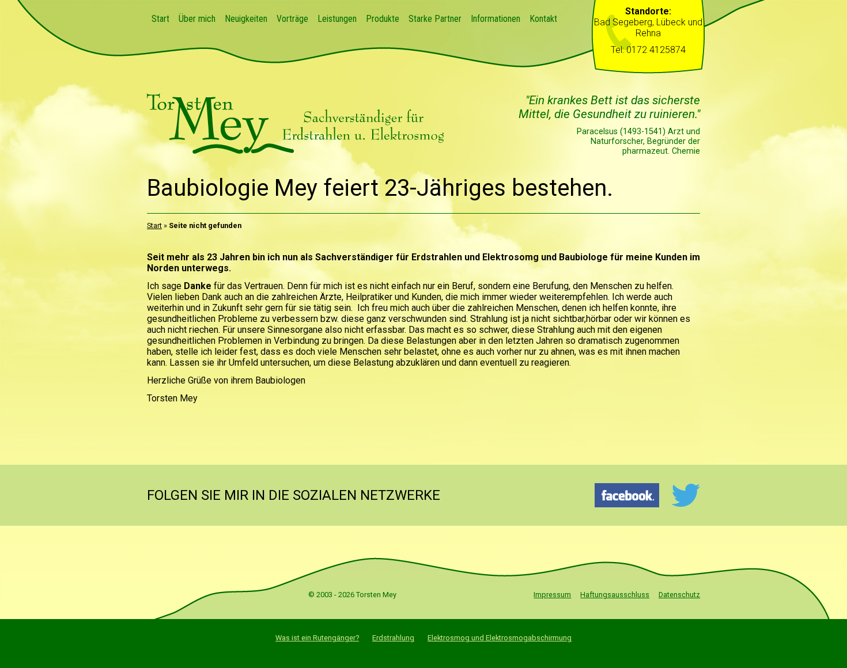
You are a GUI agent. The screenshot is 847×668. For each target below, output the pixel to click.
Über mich (197, 18)
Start (160, 18)
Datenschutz (679, 594)
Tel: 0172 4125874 (648, 49)
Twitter (685, 495)
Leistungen (337, 18)
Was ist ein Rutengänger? (317, 637)
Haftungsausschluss (614, 594)
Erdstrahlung (393, 637)
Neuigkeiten (246, 18)
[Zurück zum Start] (297, 150)
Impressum (552, 594)
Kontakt (543, 18)
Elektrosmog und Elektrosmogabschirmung (500, 637)
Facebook (627, 495)
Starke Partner (435, 18)
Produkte (382, 18)
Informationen (495, 18)
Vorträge (292, 18)
